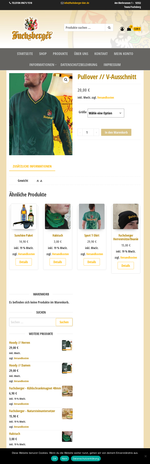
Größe (83, 112)
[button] (66, 79)
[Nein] (145, 456)
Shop (43, 53)
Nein (64, 458)
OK (54, 458)
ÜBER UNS (81, 53)
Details (23, 262)
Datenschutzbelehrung (79, 64)
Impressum (112, 64)
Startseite (25, 53)
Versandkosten (105, 97)
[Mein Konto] (122, 28)
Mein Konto (123, 53)
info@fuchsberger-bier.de (76, 3)
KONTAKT (101, 53)
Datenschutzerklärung (86, 458)
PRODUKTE (60, 53)
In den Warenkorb (116, 132)
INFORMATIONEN (41, 64)
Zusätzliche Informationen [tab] (32, 166)
